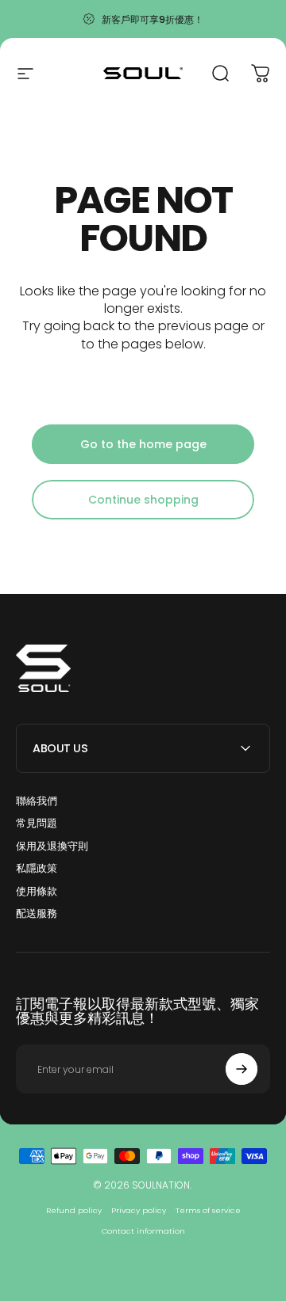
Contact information (143, 1231)
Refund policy (74, 1210)
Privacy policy (138, 1210)
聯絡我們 (36, 801)
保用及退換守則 (52, 846)
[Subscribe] (241, 1069)
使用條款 (36, 891)
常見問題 (36, 823)
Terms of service (208, 1210)
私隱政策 (36, 868)
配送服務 (36, 913)
